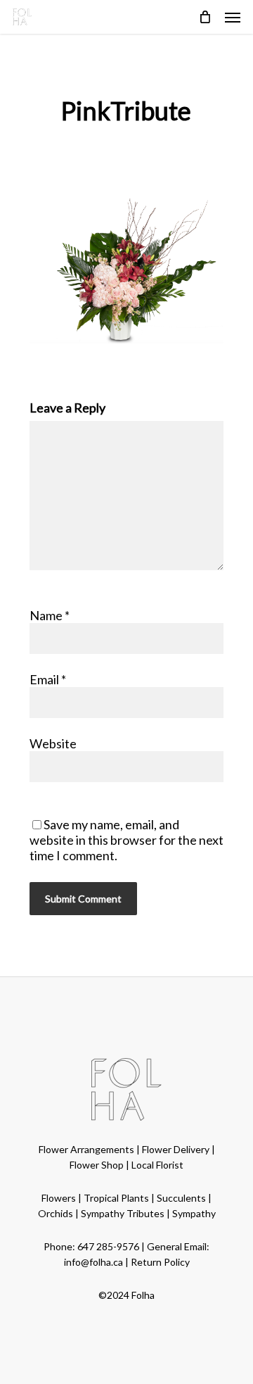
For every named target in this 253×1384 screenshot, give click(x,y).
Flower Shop (97, 1165)
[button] (232, 17)
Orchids (55, 1213)
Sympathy (194, 1213)
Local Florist (157, 1165)
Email (48, 679)
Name (50, 615)
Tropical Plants (116, 1198)
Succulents (181, 1198)
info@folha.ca (93, 1262)
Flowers (58, 1198)
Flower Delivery (175, 1149)
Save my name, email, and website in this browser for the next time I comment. (126, 840)
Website (53, 743)
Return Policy (160, 1262)
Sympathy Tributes (122, 1213)
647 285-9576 (108, 1246)
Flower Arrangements (86, 1149)
